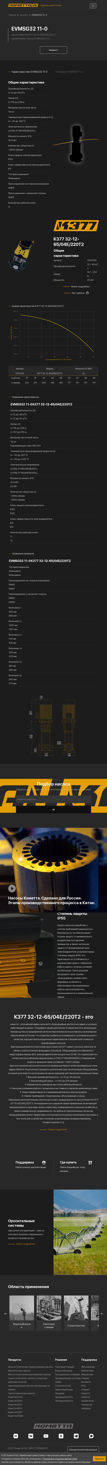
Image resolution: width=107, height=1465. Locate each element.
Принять (99, 1458)
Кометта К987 (15, 1412)
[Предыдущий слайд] (5, 1313)
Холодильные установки (67, 1374)
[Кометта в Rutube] (15, 1436)
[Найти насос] (53, 809)
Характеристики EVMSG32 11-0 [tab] (29, 71)
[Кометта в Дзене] (61, 1436)
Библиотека (87, 1370)
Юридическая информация (83, 1449)
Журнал (85, 1389)
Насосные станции (64, 1366)
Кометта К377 (15, 1404)
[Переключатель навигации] (93, 5)
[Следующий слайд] (101, 1313)
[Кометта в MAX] (91, 1436)
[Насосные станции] (21, 1308)
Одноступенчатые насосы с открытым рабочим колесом (27, 1380)
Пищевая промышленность (64, 1395)
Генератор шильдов (86, 1406)
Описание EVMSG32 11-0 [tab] (69, 71)
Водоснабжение (63, 1370)
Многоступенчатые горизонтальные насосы (30, 1366)
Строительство (63, 1385)
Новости (85, 1393)
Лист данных (78, 293)
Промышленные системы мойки (68, 1380)
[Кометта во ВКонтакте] (30, 1436)
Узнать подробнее (80, 286)
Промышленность (64, 1400)
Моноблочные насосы (19, 1370)
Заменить (53, 50)
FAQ (83, 1385)
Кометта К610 (15, 1408)
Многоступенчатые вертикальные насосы (29, 1374)
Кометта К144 (15, 1400)
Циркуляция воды (64, 1389)
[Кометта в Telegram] (76, 1436)
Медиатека (87, 1374)
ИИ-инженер (88, 1366)
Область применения (87, 1399)
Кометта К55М (15, 1415)
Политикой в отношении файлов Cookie (60, 1459)
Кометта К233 (15, 1397)
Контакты (86, 1381)
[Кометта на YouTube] (46, 1436)
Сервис (85, 1378)
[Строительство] (49, 1308)
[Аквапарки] (76, 1308)
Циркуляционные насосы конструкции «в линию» (29, 1387)
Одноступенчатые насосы (21, 1393)
